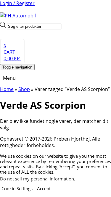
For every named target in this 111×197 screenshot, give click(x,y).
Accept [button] (44, 188)
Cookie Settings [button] (17, 188)
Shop (24, 89)
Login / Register (17, 3)
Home (7, 89)
